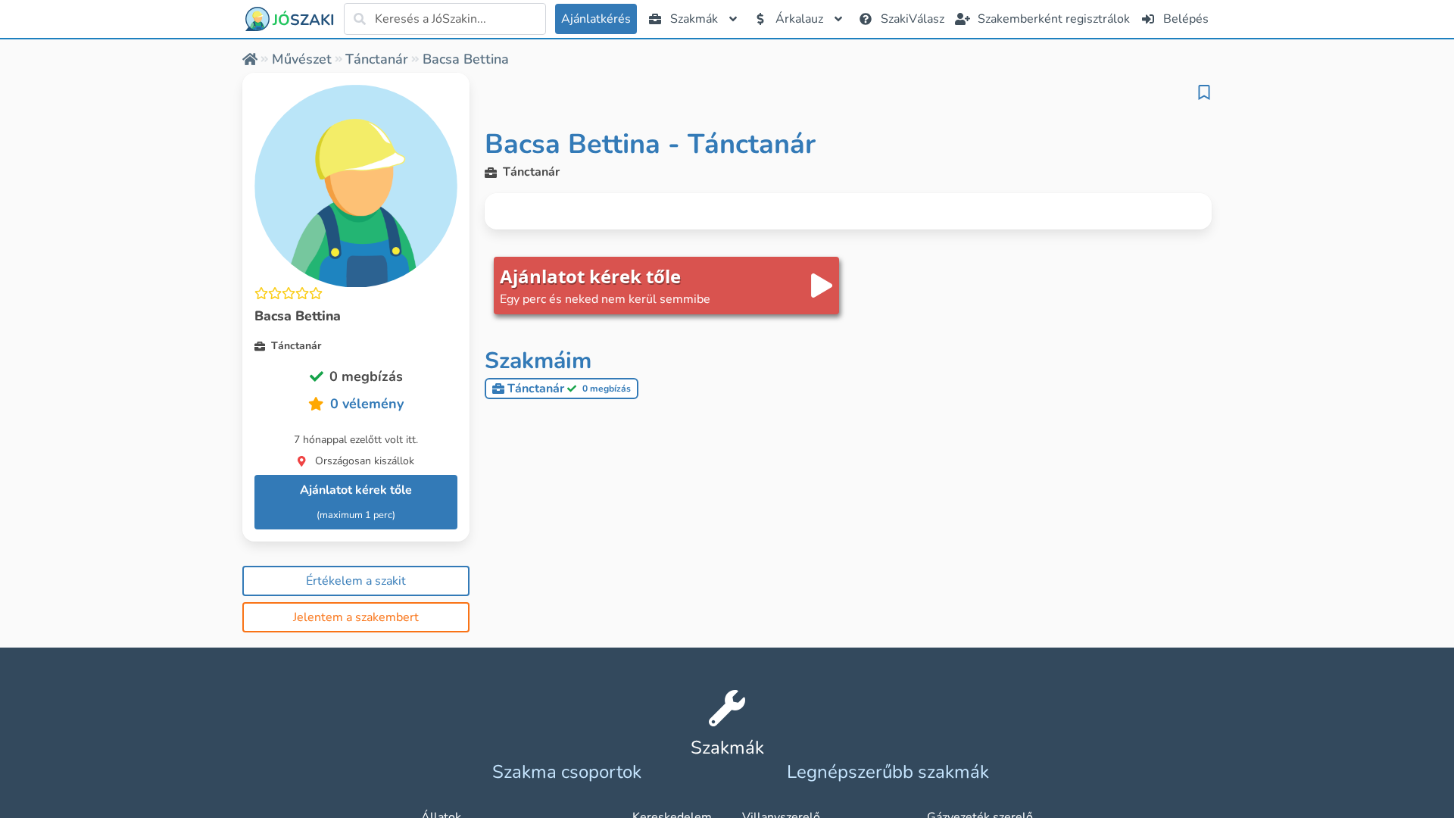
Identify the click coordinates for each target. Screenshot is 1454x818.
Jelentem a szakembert (356, 617)
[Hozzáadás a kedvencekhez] (1204, 92)
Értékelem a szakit (356, 581)
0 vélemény (367, 404)
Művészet (302, 59)
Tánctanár (376, 59)
